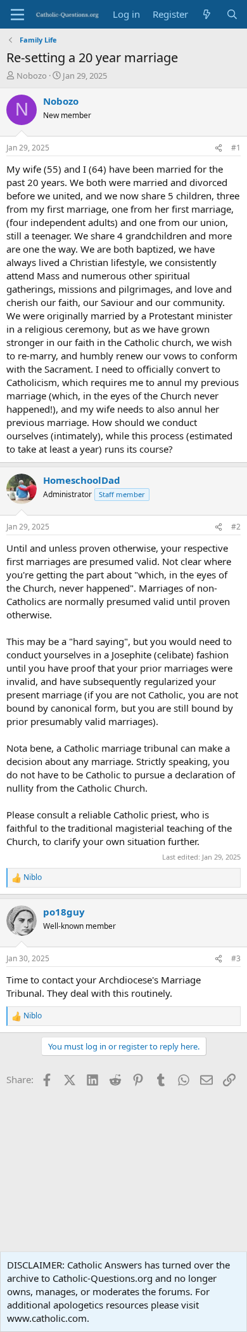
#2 (236, 526)
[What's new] (206, 14)
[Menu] (17, 14)
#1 (236, 147)
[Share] (218, 148)
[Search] (232, 14)
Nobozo (31, 75)
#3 (236, 958)
